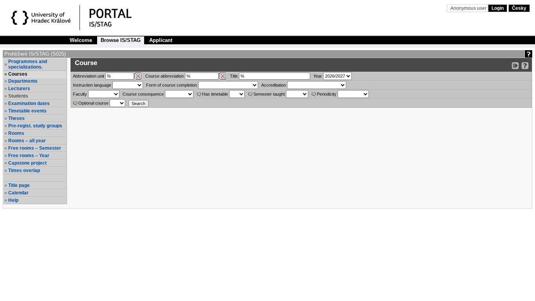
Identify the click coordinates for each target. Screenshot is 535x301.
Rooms (16, 133)
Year (317, 76)
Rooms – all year (27, 140)
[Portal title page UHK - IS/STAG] (119, 19)
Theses (16, 118)
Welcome (81, 40)
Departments (23, 81)
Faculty (80, 94)
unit (88, 76)
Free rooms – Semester (34, 148)
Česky (519, 8)
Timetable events (27, 111)
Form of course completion (171, 85)
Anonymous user (469, 8)
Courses (17, 74)
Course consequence (143, 94)
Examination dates (29, 103)
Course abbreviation (164, 76)
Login (498, 8)
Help (13, 200)
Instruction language (92, 85)
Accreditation (273, 85)
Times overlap (24, 170)
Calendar (18, 193)
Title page (19, 185)
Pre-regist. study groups (35, 126)
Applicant (160, 40)
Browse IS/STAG (121, 40)
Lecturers (19, 88)
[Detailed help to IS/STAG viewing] (525, 66)
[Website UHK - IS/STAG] (42, 19)
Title (234, 76)
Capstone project (27, 163)
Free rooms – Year (28, 155)
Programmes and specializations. (27, 64)
